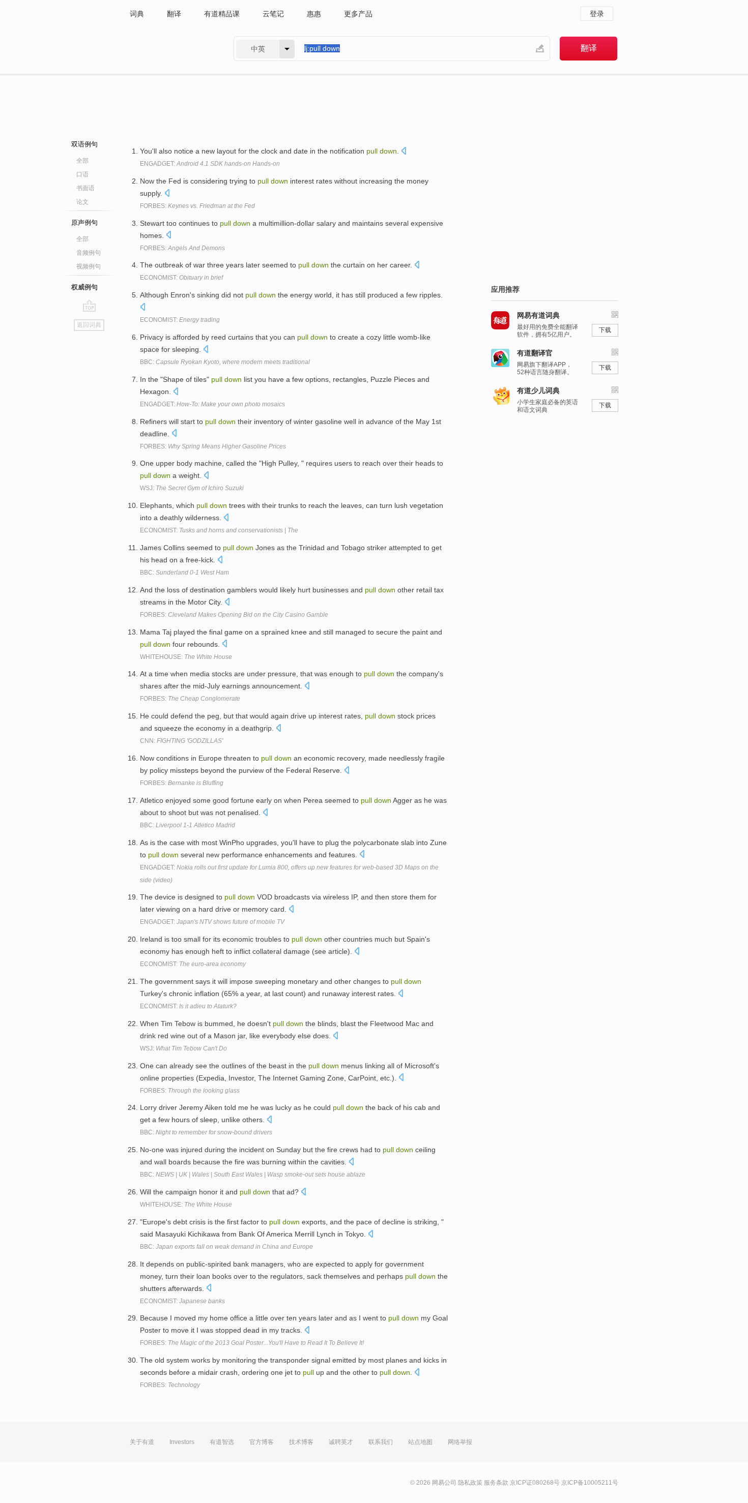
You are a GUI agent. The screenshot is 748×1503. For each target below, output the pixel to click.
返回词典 (89, 324)
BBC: (225, 362)
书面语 (85, 188)
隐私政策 (470, 1482)
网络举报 (460, 1442)
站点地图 (420, 1442)
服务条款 (496, 1482)
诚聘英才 (341, 1442)
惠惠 (314, 14)
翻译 (174, 14)
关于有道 (142, 1442)
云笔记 (273, 14)
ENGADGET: (210, 163)
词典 (137, 14)
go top (89, 305)
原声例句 (84, 222)
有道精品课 (222, 14)
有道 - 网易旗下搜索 (171, 48)
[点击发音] (403, 151)
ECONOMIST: (181, 277)
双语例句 (84, 144)
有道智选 (222, 1442)
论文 (82, 201)
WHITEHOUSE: (186, 656)
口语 (82, 174)
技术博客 (301, 1442)
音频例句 (88, 252)
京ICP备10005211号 (589, 1482)
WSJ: (192, 488)
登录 (597, 14)
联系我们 (380, 1442)
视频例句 (88, 266)
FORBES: (197, 205)
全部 (82, 160)
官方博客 (261, 1442)
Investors (181, 1442)
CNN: (181, 740)
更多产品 (358, 14)
